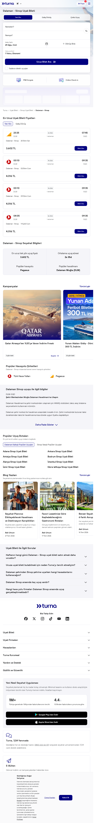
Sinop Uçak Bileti (26, 110)
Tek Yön (8, 124)
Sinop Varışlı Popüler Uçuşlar (49, 444)
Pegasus (24, 270)
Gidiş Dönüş (21, 124)
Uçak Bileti (14, 110)
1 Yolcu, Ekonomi (12, 53)
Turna (5, 110)
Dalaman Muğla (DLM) (68, 270)
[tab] (18, 17)
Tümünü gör (85, 286)
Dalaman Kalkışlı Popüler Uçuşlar (19, 444)
